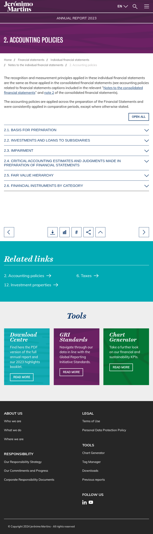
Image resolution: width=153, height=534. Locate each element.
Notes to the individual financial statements (35, 65)
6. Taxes (84, 275)
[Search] (135, 7)
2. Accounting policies (24, 275)
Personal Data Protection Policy (104, 430)
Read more (21, 377)
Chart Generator (93, 453)
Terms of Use (91, 421)
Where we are (14, 439)
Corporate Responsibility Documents (29, 479)
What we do (12, 430)
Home (8, 60)
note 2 (49, 92)
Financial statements (31, 60)
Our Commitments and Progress (26, 471)
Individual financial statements (70, 60)
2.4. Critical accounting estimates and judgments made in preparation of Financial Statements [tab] (62, 163)
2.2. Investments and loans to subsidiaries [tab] (47, 140)
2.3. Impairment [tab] (18, 151)
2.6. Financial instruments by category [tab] (43, 186)
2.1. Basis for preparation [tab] (30, 130)
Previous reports (93, 479)
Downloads (90, 471)
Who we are (12, 421)
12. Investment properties (27, 284)
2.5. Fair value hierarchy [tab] (29, 175)
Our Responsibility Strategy (23, 462)
